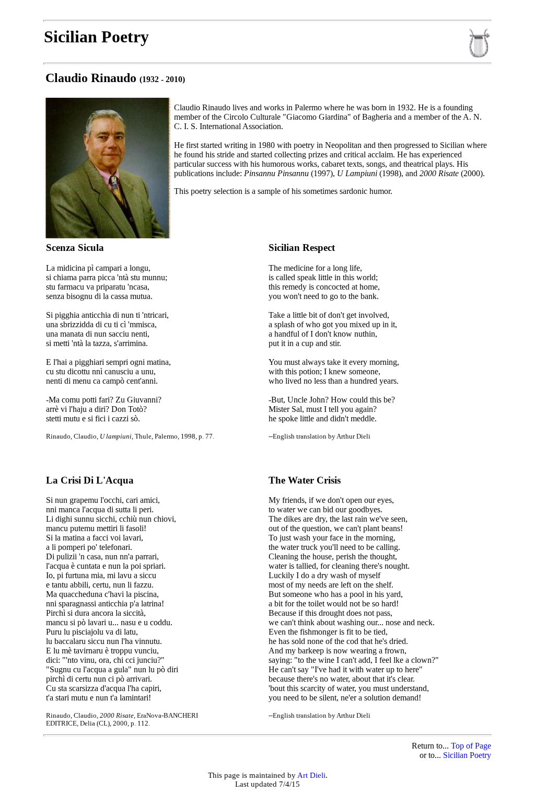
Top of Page (471, 745)
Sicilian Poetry (467, 755)
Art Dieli (311, 775)
